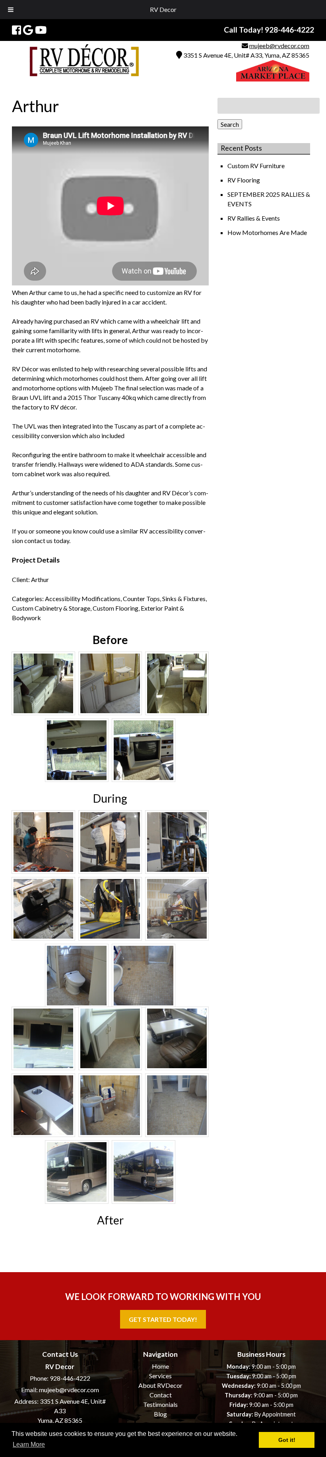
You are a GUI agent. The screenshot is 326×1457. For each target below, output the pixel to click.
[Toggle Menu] (10, 9)
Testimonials (160, 1404)
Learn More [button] (29, 1444)
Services (160, 1375)
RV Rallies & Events (254, 218)
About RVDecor (160, 1385)
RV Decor (163, 9)
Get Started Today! (163, 1319)
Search (230, 124)
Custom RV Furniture (256, 165)
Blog (160, 1414)
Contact (160, 1395)
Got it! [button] (286, 1440)
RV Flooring (244, 180)
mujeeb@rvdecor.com (279, 45)
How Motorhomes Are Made (267, 232)
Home (160, 1366)
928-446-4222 (70, 1378)
